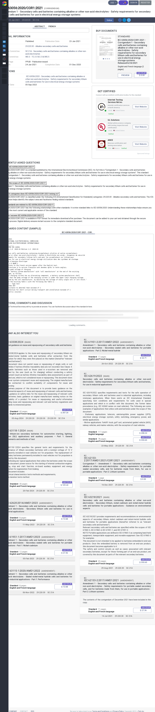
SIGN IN (133, 2)
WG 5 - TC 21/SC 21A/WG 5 (37, 57)
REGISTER (145, 2)
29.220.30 (26, 20)
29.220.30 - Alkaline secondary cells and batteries (46, 46)
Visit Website (141, 107)
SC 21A (36, 20)
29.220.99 (51, 418)
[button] (109, 20)
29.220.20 (30, 418)
